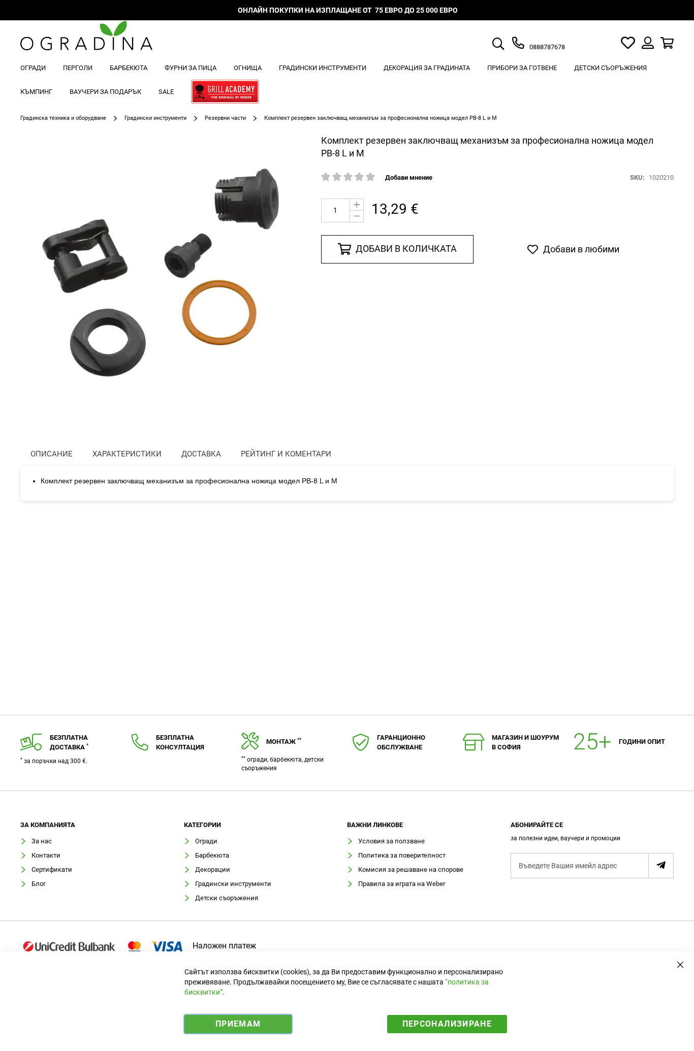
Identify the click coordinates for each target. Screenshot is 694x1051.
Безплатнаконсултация (180, 742)
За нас (41, 841)
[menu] (347, 81)
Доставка (201, 453)
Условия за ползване (391, 841)
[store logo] (86, 43)
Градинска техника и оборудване (63, 118)
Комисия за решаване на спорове (410, 869)
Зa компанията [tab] (47, 825)
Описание (51, 453)
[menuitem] (33, 68)
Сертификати (51, 869)
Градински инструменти (155, 118)
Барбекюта (212, 855)
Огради (206, 841)
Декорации (212, 869)
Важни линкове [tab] (375, 825)
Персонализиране (447, 1024)
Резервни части (225, 118)
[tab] (592, 834)
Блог (38, 884)
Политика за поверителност (402, 855)
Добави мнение (408, 177)
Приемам (238, 1024)
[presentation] (51, 454)
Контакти (45, 855)
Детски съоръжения (226, 898)
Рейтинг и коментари (286, 453)
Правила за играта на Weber (401, 884)
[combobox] (510, 44)
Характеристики (127, 453)
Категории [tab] (202, 825)
